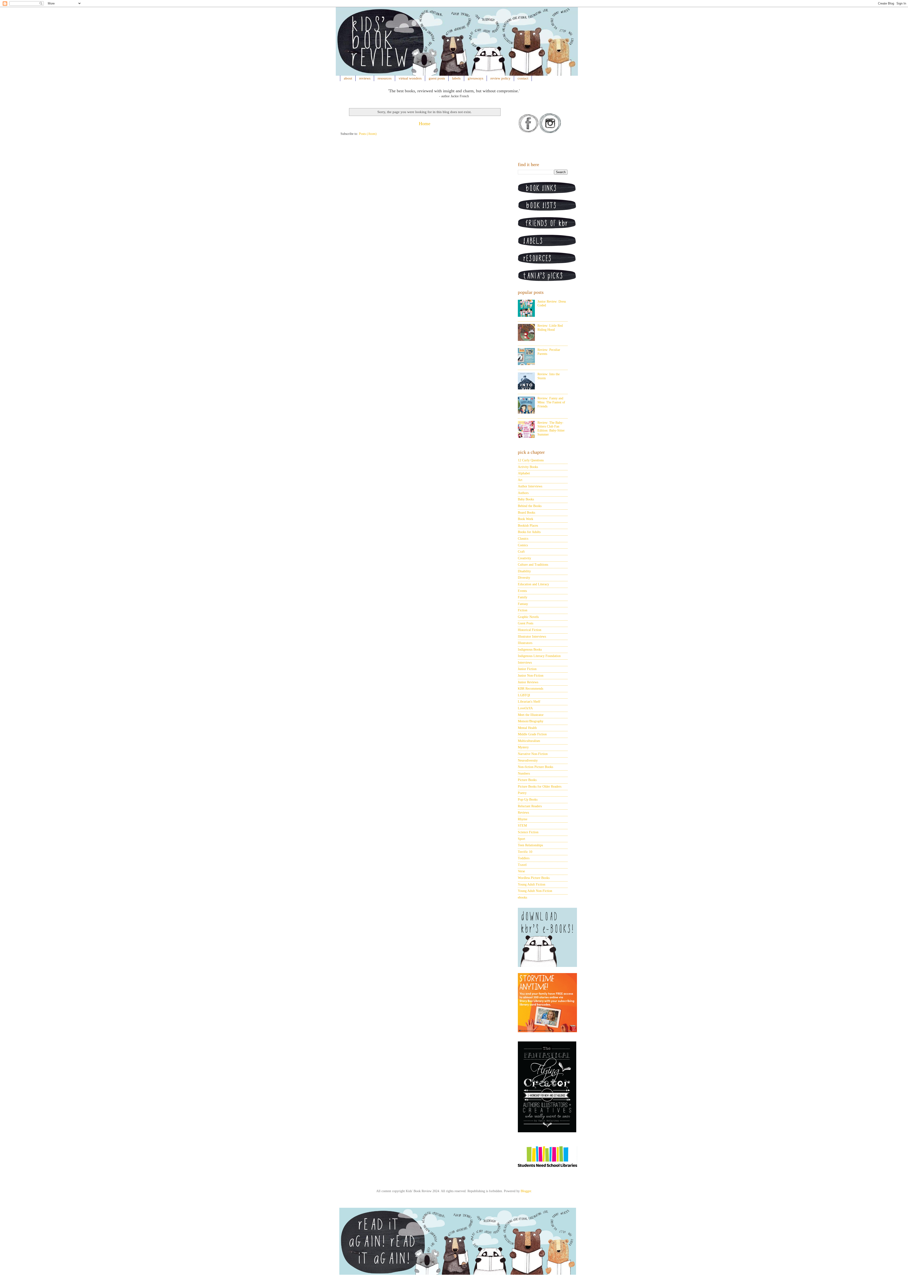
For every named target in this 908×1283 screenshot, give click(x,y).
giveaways (475, 78)
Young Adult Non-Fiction (535, 891)
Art (520, 480)
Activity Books (528, 467)
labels (456, 78)
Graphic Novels (528, 617)
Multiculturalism (529, 741)
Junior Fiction (527, 669)
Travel (522, 865)
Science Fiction (528, 832)
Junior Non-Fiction (530, 675)
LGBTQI (524, 695)
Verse (521, 871)
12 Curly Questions (531, 460)
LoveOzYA (525, 708)
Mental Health (527, 728)
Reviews (523, 812)
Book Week (525, 519)
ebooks (522, 897)
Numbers (524, 773)
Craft (521, 551)
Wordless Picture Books (534, 878)
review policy (500, 78)
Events (522, 591)
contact (523, 78)
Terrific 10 (525, 852)
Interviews (525, 662)
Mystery (523, 747)
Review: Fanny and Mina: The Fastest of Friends (551, 402)
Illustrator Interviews (532, 636)
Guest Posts (525, 623)
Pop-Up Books (527, 799)
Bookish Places (528, 525)
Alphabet (524, 473)
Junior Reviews (528, 682)
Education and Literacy (533, 584)
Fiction (522, 610)
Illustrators (525, 643)
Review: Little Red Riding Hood (550, 327)
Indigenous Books (530, 649)
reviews (365, 78)
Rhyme (522, 819)
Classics (523, 538)
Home (424, 123)
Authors (523, 493)
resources (385, 78)
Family (522, 597)
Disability (524, 571)
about (348, 78)
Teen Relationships (530, 845)
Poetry (522, 793)
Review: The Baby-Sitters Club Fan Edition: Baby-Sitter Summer (551, 428)
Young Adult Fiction (531, 884)
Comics (523, 545)
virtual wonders (410, 78)
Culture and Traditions (533, 564)
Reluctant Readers (530, 806)
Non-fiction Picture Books (535, 767)
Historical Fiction (529, 630)
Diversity (524, 577)
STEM (522, 825)
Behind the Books (529, 506)
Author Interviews (530, 486)
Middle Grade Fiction (532, 734)
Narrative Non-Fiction (533, 754)
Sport (521, 839)
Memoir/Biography (530, 721)
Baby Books (526, 499)
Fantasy (523, 604)
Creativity (524, 558)
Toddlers (523, 858)
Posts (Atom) (368, 134)
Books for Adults (529, 532)
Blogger (526, 1191)
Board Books (526, 512)
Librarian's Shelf (529, 701)
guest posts (437, 78)
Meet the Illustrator (531, 715)
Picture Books (527, 780)
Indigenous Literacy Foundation (539, 656)
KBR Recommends (530, 688)
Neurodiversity (528, 760)
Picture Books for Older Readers (539, 786)
